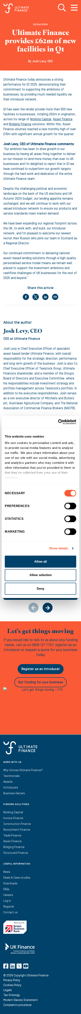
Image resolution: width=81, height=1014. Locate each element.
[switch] (70, 508)
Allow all (40, 561)
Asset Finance (62, 119)
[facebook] (26, 297)
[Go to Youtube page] (25, 966)
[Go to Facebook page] (5, 966)
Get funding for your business (40, 682)
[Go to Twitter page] (19, 966)
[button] (48, 608)
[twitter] (35, 297)
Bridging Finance (20, 124)
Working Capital (40, 119)
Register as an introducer (40, 669)
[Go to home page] (16, 8)
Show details (58, 548)
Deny (40, 588)
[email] (55, 297)
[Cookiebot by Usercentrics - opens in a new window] (58, 422)
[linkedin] (45, 297)
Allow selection (40, 575)
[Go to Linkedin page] (12, 966)
